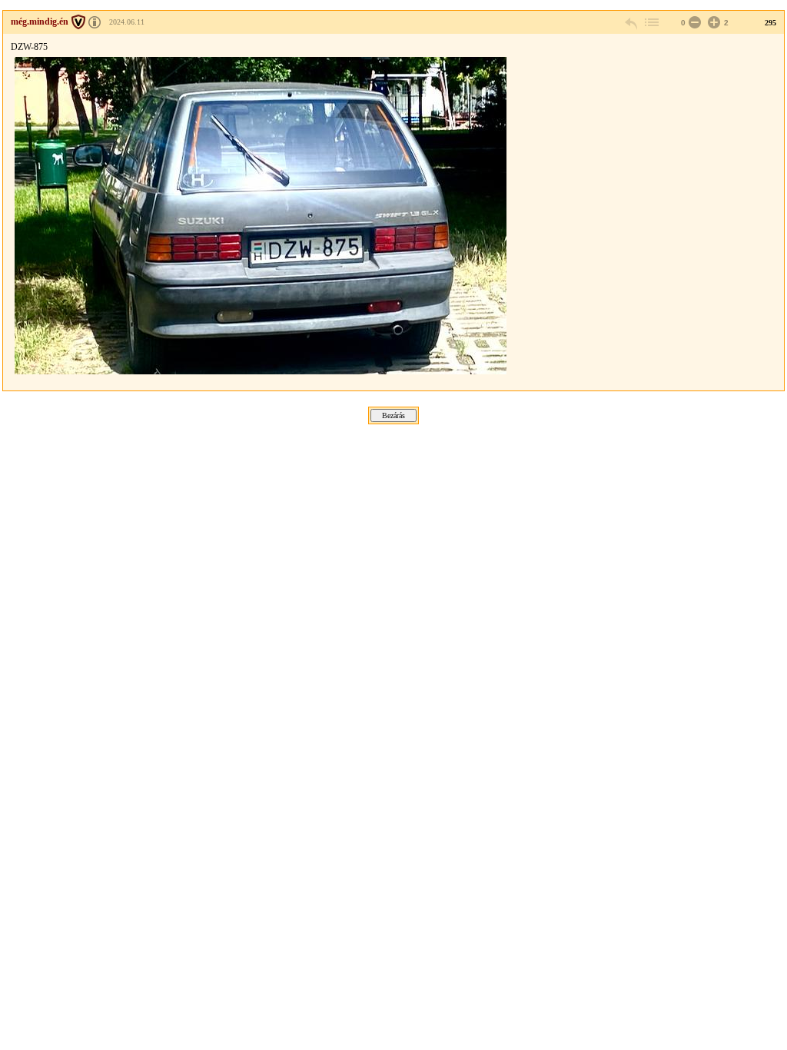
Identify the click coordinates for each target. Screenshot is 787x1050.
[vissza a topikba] (651, 23)
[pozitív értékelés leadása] (712, 23)
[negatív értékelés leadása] (693, 23)
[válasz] (631, 23)
